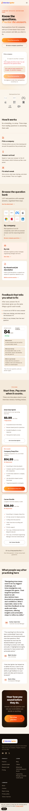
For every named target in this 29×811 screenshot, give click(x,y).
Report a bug (5, 791)
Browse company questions (14, 45)
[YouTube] (3, 753)
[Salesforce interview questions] (19, 106)
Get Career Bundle (14, 542)
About (3, 785)
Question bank (6, 764)
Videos (18, 764)
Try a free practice (13, 40)
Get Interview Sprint (14, 440)
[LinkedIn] (6, 753)
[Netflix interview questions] (23, 102)
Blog (17, 761)
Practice (4, 761)
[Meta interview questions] (23, 98)
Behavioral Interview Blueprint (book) (21, 769)
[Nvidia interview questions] (10, 106)
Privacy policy (6, 794)
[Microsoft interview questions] (14, 102)
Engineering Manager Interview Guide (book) (21, 776)
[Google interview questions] (5, 98)
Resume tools (5, 767)
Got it (4, 809)
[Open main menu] (26, 2)
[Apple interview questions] (5, 102)
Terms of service (6, 796)
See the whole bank (7, 204)
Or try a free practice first (14, 550)
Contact (4, 788)
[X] (9, 753)
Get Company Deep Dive (14, 488)
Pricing (4, 770)
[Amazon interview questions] (14, 98)
